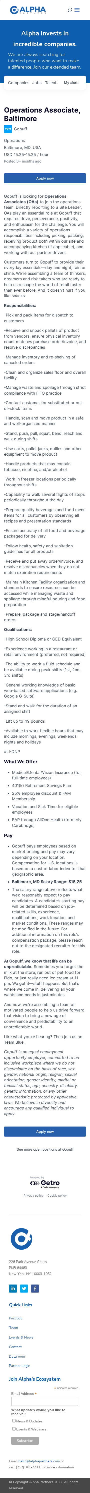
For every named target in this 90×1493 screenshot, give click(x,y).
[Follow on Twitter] (24, 1289)
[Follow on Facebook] (35, 1289)
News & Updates (29, 1421)
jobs (37, 82)
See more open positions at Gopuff (45, 1149)
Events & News (21, 1337)
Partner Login (19, 1365)
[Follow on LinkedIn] (13, 1289)
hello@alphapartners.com (39, 1461)
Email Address (24, 1393)
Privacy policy (34, 1195)
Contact (15, 1347)
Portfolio (15, 1318)
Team (13, 1327)
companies (18, 82)
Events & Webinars (31, 1429)
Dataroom (17, 1356)
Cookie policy (57, 1195)
